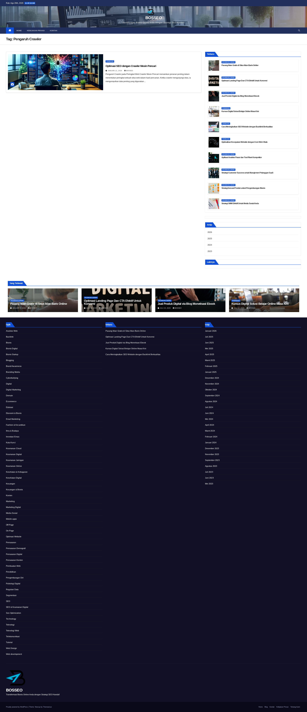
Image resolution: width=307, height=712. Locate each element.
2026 (210, 232)
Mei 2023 (209, 484)
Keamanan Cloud (13, 448)
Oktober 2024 (211, 390)
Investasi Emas (12, 437)
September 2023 (212, 460)
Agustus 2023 (211, 466)
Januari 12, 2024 (115, 70)
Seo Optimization (13, 613)
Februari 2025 (211, 366)
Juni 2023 (209, 478)
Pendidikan (226, 108)
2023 (210, 251)
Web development (14, 654)
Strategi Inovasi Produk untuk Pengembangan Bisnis (243, 188)
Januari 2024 (210, 443)
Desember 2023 (212, 448)
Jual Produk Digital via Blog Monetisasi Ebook (240, 96)
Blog (266, 707)
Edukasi (9, 407)
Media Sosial (11, 513)
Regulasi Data (12, 589)
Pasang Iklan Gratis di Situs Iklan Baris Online (239, 65)
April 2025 (209, 354)
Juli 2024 (209, 407)
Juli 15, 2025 (165, 308)
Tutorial (9, 642)
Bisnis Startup (12, 354)
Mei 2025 (209, 349)
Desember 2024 (212, 378)
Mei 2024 (209, 419)
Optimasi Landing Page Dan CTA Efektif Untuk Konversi (244, 81)
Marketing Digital (13, 507)
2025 (210, 239)
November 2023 (212, 454)
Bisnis (8, 343)
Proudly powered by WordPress (17, 707)
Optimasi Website (13, 537)
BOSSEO (153, 17)
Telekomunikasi (13, 636)
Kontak (53, 31)
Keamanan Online (14, 466)
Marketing (10, 501)
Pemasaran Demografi (16, 548)
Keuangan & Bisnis (228, 62)
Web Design (11, 648)
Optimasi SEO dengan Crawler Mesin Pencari (131, 66)
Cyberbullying (12, 378)
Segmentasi (11, 595)
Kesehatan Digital (14, 478)
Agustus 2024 (211, 401)
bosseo (129, 70)
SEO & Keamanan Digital (17, 607)
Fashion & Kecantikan (15, 425)
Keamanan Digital (14, 454)
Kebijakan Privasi (36, 31)
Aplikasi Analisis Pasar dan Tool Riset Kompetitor (241, 157)
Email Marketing (13, 419)
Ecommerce (11, 401)
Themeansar (47, 707)
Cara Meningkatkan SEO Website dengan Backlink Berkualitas (247, 127)
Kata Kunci (11, 443)
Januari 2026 (210, 331)
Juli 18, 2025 (91, 308)
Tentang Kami (295, 707)
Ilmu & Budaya (12, 431)
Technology (11, 619)
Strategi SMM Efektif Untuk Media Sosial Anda (240, 203)
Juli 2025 (209, 337)
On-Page (10, 531)
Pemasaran (11, 542)
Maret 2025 (210, 360)
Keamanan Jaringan (15, 460)
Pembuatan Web (13, 566)
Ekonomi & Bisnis (13, 413)
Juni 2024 (209, 413)
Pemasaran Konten (14, 560)
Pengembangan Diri (15, 578)
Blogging (10, 360)
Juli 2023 (209, 472)
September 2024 (212, 396)
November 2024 (212, 384)
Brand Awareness (13, 366)
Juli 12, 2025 (239, 308)
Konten (9, 495)
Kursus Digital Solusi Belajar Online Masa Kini (240, 111)
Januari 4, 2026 (19, 308)
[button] (299, 31)
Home (19, 31)
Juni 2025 (209, 343)
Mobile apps (11, 519)
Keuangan (10, 484)
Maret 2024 (210, 431)
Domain (9, 396)
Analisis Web (12, 331)
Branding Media (13, 372)
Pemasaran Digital (14, 554)
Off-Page (10, 525)
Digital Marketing (13, 390)
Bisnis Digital (12, 349)
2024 (210, 245)
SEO (8, 601)
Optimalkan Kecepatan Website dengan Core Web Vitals (244, 142)
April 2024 (209, 425)
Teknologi (109, 61)
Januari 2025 (210, 372)
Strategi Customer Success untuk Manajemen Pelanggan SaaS (247, 173)
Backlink (10, 337)
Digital (9, 384)
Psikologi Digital (13, 584)
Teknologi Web (12, 631)
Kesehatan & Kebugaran (16, 472)
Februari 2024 (211, 437)
